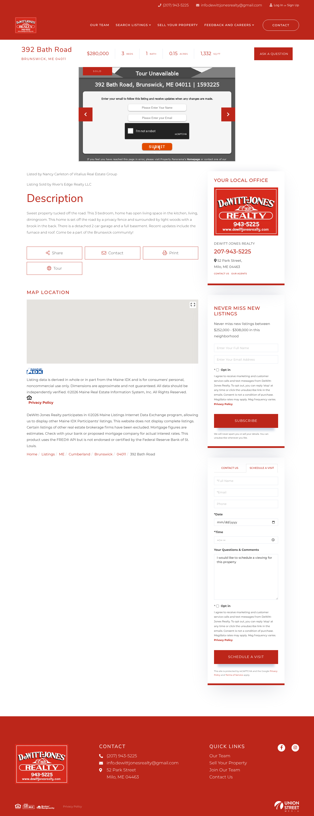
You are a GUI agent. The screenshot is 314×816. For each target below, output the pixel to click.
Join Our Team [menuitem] (224, 770)
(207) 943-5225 (175, 5)
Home (32, 454)
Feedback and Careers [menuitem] (227, 25)
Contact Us (221, 273)
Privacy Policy (40, 403)
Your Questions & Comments (236, 550)
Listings (48, 454)
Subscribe (246, 421)
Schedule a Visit (262, 468)
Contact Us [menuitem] (221, 777)
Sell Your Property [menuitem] (177, 25)
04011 (121, 454)
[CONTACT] (273, 53)
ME (62, 454)
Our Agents (239, 273)
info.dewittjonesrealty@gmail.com (231, 5)
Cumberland (79, 454)
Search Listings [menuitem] (132, 25)
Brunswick (103, 454)
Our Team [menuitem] (99, 25)
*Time (218, 532)
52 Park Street (123, 774)
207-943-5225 (232, 251)
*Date (218, 514)
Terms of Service (234, 675)
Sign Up (293, 5)
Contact (280, 25)
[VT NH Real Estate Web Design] (286, 806)
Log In (278, 5)
